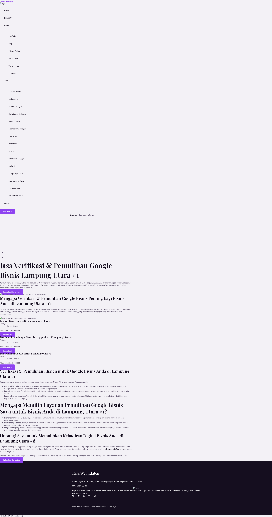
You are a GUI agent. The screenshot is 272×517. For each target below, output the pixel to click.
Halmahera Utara (15, 196)
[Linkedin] (95, 496)
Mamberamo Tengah (17, 129)
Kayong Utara (14, 188)
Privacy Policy (14, 51)
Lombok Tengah (15, 106)
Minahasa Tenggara (17, 158)
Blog (10, 43)
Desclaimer (13, 58)
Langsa (11, 151)
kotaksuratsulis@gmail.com (114, 449)
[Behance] (89, 496)
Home (6, 10)
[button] (7, 211)
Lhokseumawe (14, 91)
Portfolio (12, 36)
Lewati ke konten (7, 1)
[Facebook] (73, 496)
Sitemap (12, 73)
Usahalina (103, 507)
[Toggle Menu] (15, 30)
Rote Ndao (12, 136)
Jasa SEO (8, 18)
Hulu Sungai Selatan (17, 114)
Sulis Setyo (43, 285)
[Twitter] (79, 496)
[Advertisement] (136, 232)
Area (6, 81)
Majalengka (13, 99)
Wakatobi (12, 143)
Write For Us (13, 66)
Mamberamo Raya (16, 181)
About (6, 25)
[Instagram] (84, 496)
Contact (7, 203)
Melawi (11, 166)
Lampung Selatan (15, 173)
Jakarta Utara (14, 121)
